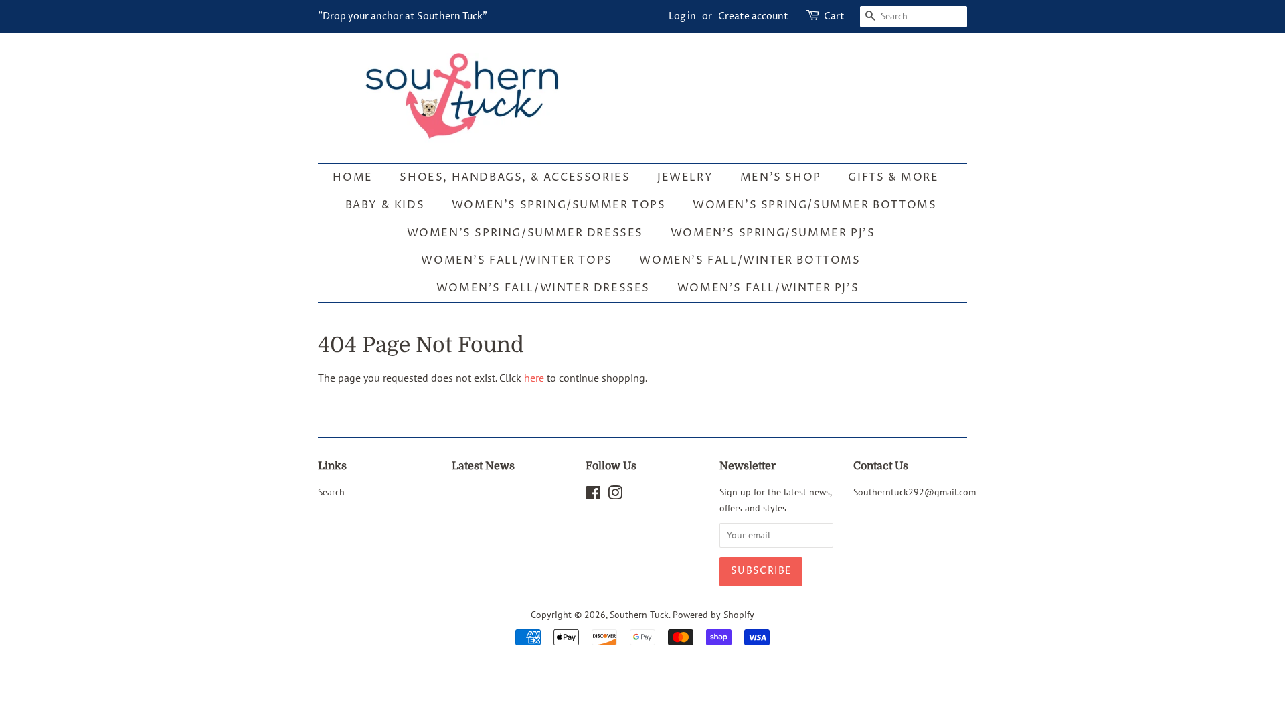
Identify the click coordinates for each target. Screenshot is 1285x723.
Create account (753, 16)
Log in (682, 16)
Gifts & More (893, 177)
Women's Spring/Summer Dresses (525, 233)
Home (352, 177)
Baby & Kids (385, 204)
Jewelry (685, 177)
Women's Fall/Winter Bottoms (749, 260)
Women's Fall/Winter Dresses (543, 287)
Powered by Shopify (713, 615)
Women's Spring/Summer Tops (559, 204)
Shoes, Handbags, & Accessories (515, 177)
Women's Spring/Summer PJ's (773, 233)
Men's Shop (780, 177)
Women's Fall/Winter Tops (516, 260)
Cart (834, 16)
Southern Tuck (639, 615)
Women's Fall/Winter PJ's (768, 287)
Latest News (483, 466)
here (534, 377)
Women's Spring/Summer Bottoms (814, 204)
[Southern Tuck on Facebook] (593, 495)
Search (331, 492)
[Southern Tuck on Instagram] (615, 495)
